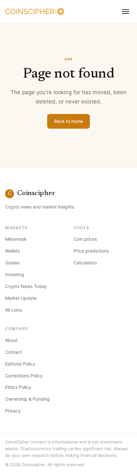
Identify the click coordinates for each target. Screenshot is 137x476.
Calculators (85, 262)
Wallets (12, 250)
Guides (12, 262)
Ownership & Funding (27, 399)
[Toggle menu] (125, 11)
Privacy (13, 410)
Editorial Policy (20, 363)
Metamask (16, 239)
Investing (14, 274)
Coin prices (85, 239)
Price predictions (91, 250)
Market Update (21, 298)
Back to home (68, 121)
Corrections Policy (24, 375)
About (11, 340)
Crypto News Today (26, 286)
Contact (13, 352)
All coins (13, 310)
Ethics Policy (18, 387)
